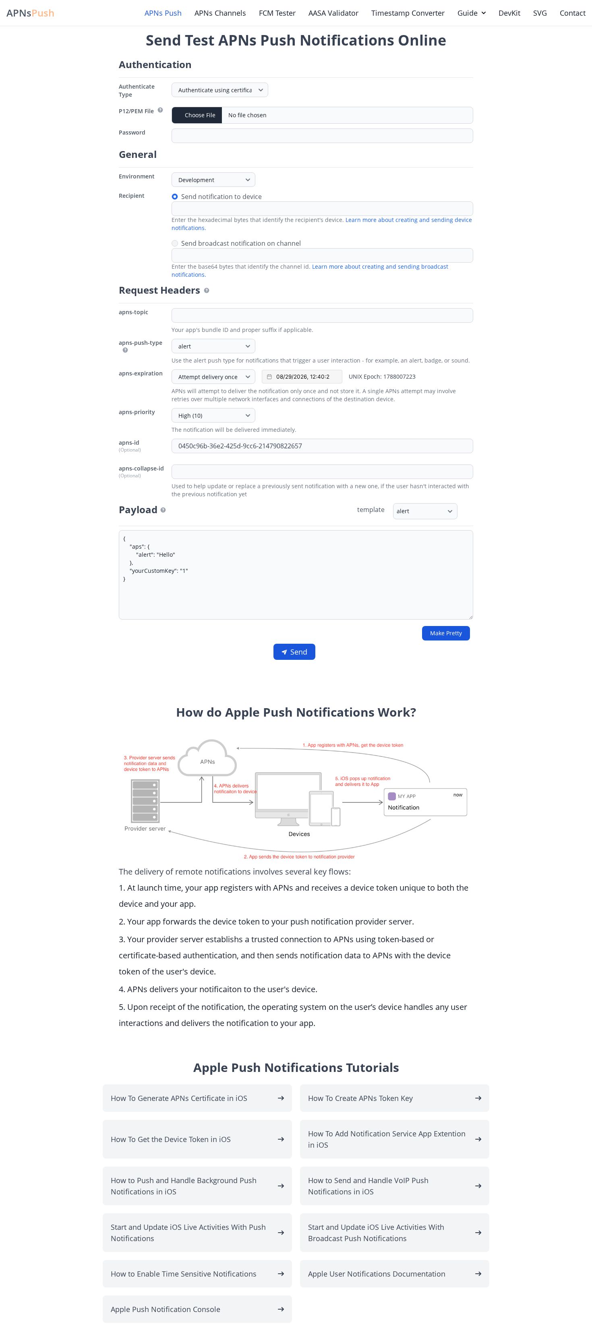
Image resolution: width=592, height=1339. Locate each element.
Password (132, 132)
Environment (137, 176)
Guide (467, 13)
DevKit (509, 13)
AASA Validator (333, 13)
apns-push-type (140, 342)
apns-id (129, 442)
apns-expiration (141, 373)
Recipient (132, 195)
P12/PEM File (136, 111)
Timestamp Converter (408, 13)
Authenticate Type (137, 90)
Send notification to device (221, 196)
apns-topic (133, 312)
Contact (573, 13)
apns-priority (137, 412)
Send (298, 652)
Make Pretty (446, 633)
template (371, 509)
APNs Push (163, 13)
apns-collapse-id (141, 468)
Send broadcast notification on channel (241, 243)
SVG (540, 13)
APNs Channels (220, 13)
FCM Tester (277, 13)
